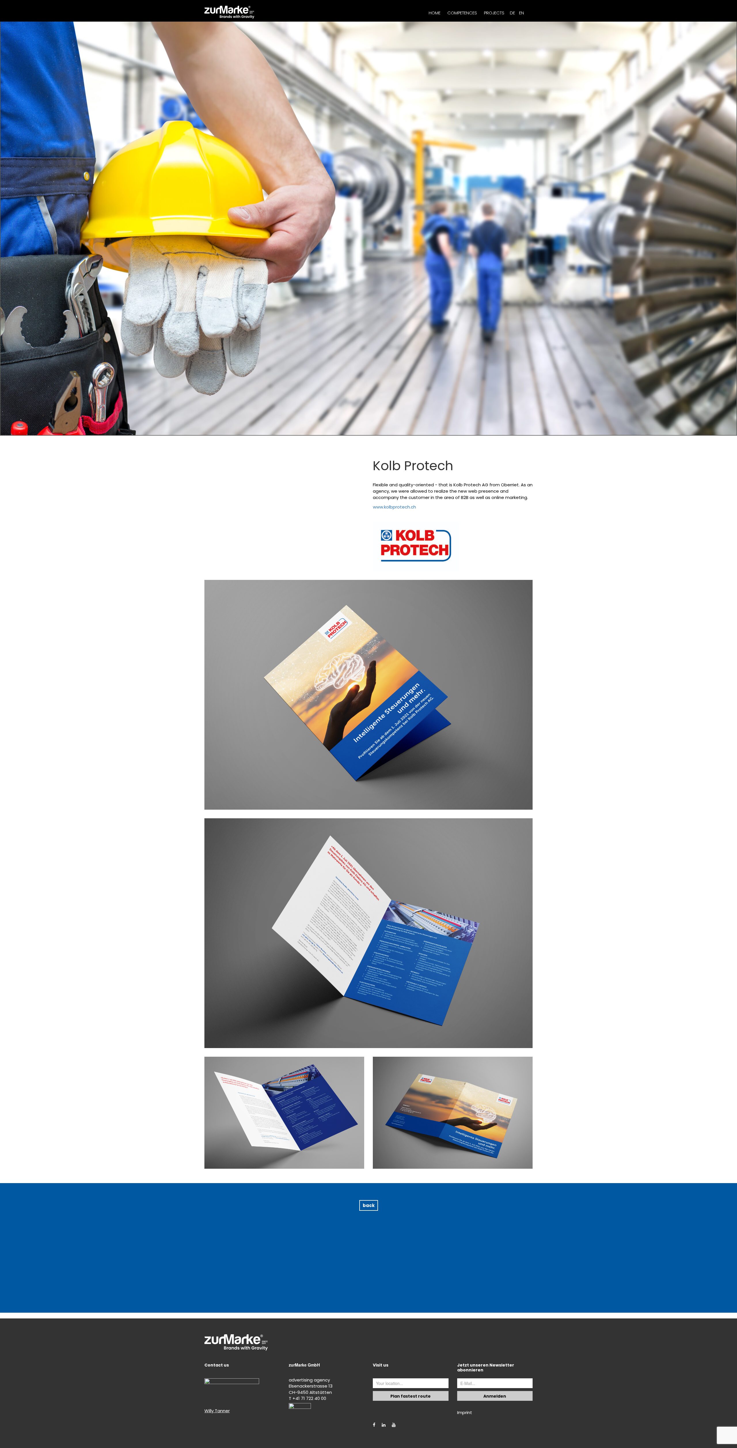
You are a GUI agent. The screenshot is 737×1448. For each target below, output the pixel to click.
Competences (462, 13)
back (369, 1205)
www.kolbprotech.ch (394, 507)
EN (521, 13)
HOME (434, 13)
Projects (494, 13)
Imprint (464, 1412)
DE (512, 13)
